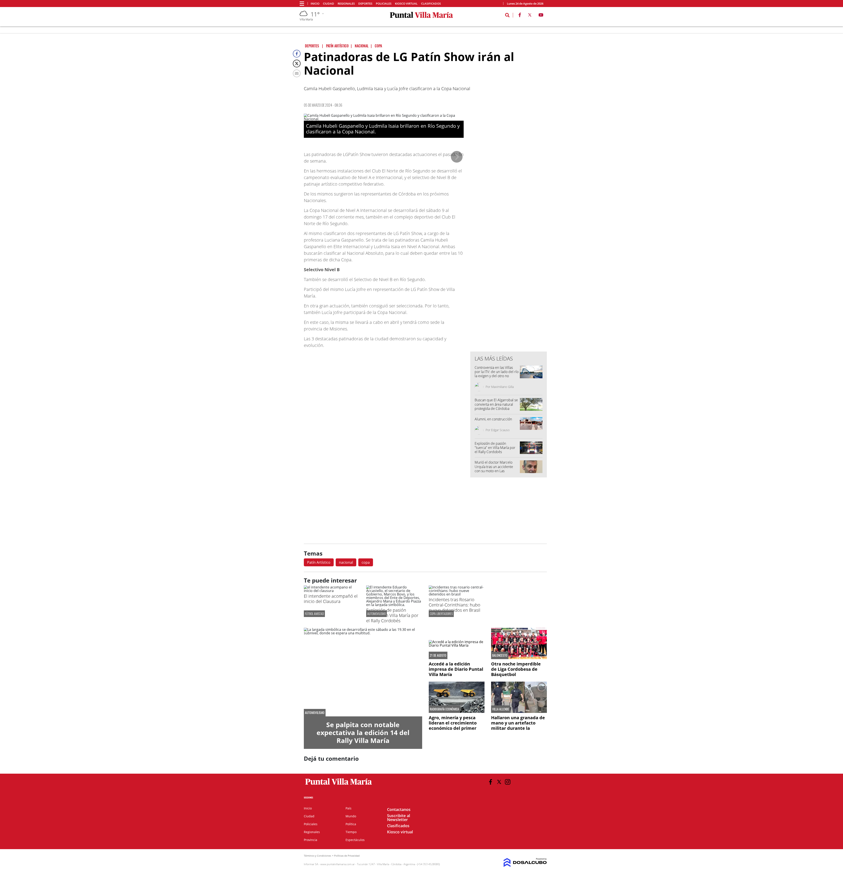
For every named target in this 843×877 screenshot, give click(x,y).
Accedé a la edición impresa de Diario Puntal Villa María (456, 669)
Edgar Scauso (500, 430)
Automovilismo (376, 613)
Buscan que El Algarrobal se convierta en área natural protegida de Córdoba (496, 404)
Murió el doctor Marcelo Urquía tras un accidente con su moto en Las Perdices (494, 468)
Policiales (383, 3)
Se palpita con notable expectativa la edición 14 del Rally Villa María (363, 732)
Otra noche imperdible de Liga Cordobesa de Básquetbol (516, 669)
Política (351, 824)
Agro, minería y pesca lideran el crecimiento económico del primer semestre (453, 725)
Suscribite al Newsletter (398, 817)
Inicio (315, 3)
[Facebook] (297, 53)
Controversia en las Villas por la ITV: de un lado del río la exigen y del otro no (497, 371)
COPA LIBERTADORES (441, 613)
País (348, 808)
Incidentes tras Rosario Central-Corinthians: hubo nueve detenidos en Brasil (454, 605)
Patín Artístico (318, 562)
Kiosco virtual (406, 3)
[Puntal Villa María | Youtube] (541, 15)
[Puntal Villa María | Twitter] (530, 15)
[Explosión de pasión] (394, 604)
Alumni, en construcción (493, 419)
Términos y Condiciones (317, 855)
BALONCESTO (499, 655)
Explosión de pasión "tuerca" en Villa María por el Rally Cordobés (495, 447)
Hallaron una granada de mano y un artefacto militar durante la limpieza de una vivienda (518, 725)
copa (366, 562)
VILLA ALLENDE (500, 709)
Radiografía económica (444, 709)
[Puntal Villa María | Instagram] (507, 782)
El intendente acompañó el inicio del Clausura (331, 598)
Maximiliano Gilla (502, 387)
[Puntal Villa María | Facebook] (520, 15)
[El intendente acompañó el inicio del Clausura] (332, 590)
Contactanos (399, 809)
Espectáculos (355, 840)
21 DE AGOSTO (438, 655)
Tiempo (351, 832)
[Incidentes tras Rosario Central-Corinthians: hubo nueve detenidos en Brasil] (457, 594)
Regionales (346, 3)
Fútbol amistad (314, 613)
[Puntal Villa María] (338, 784)
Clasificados (431, 3)
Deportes (365, 3)
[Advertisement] (509, 259)
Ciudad (328, 3)
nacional (346, 562)
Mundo (351, 816)
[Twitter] (297, 63)
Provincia (310, 840)
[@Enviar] (297, 73)
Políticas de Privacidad (347, 855)
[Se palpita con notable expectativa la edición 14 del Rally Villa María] (363, 672)
